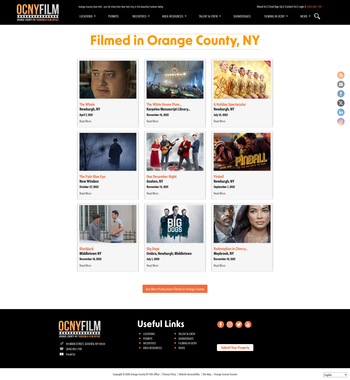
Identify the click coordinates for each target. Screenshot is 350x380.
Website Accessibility (189, 374)
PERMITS (113, 16)
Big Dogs (153, 248)
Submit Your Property (235, 347)
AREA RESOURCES (172, 16)
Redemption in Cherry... (231, 248)
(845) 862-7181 (314, 6)
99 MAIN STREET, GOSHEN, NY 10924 (85, 343)
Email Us (70, 354)
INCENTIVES (139, 16)
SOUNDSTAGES (242, 16)
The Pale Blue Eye (92, 176)
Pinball (219, 176)
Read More (85, 121)
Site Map (207, 374)
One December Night (161, 176)
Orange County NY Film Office (145, 374)
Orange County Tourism (225, 374)
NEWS (303, 16)
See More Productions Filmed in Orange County (175, 288)
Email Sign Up (275, 6)
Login (301, 6)
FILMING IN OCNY (274, 16)
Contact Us (290, 6)
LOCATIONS (85, 16)
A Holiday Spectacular (230, 104)
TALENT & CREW (208, 16)
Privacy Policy (169, 374)
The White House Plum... (164, 104)
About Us (261, 6)
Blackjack (86, 248)
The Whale (87, 104)
